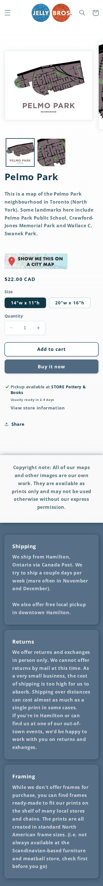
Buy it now (52, 366)
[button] (7, 12)
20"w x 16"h (69, 303)
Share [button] (18, 424)
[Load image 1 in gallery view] (20, 152)
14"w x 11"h (25, 303)
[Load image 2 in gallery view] (51, 152)
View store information (38, 408)
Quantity (14, 316)
